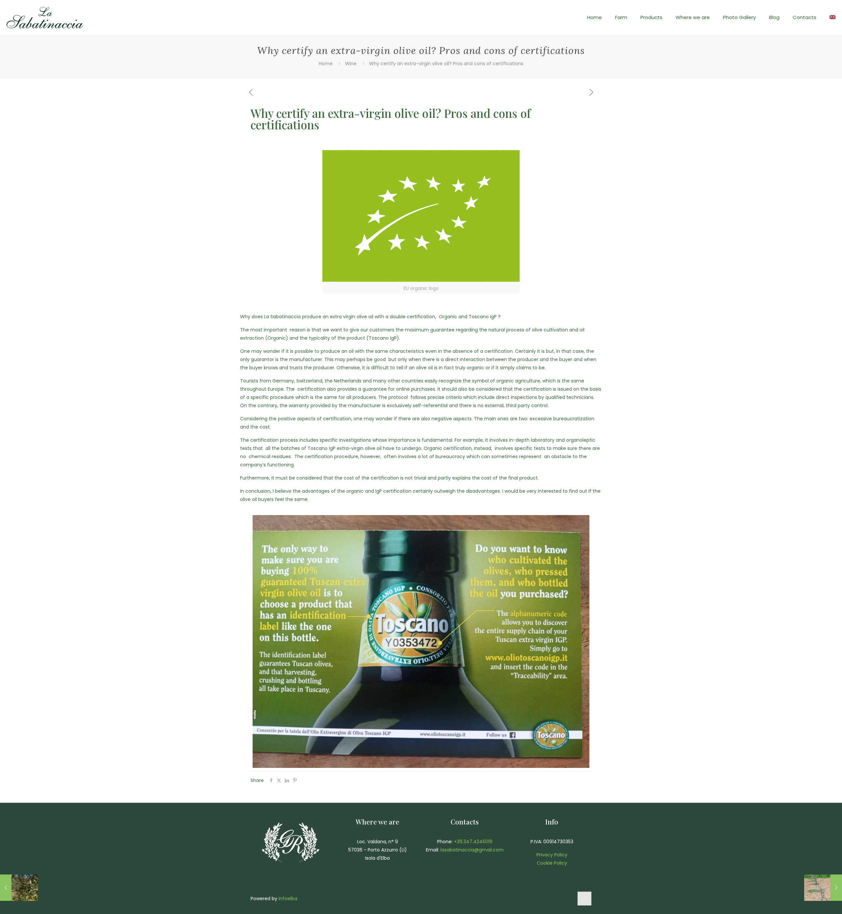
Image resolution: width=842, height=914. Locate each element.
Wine (351, 63)
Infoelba (288, 898)
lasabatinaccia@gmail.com (472, 850)
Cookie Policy (552, 863)
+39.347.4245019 (473, 841)
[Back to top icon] (584, 898)
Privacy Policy (551, 854)
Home (326, 63)
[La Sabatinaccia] (45, 17)
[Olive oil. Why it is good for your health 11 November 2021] (19, 888)
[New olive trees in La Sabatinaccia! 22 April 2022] (823, 888)
